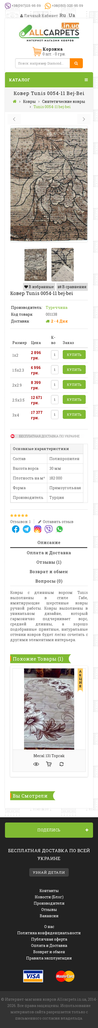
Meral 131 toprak (49, 755)
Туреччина (56, 307)
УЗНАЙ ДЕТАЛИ (49, 872)
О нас (49, 926)
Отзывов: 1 (20, 521)
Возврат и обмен (49, 571)
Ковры (29, 101)
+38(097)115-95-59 (26, 5)
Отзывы (49, 909)
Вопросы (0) (48, 581)
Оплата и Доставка (49, 552)
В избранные (41, 286)
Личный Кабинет (40, 15)
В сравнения (74, 286)
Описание (48, 542)
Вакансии (49, 915)
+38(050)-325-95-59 (67, 5)
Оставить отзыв (57, 521)
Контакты (49, 890)
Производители (49, 903)
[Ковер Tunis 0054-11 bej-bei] (49, 184)
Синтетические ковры (63, 101)
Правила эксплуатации (49, 958)
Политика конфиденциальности (49, 932)
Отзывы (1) (48, 562)
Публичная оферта (49, 939)
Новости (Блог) (49, 896)
